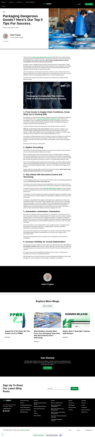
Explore (53, 400)
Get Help (71, 409)
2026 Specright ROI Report (40, 406)
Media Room (84, 412)
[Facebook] (3, 411)
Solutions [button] (11, 2)
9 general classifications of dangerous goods (48, 118)
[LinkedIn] (8, 411)
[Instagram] (5, 411)
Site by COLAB (25, 430)
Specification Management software (51, 188)
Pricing (3, 6)
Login (79, 4)
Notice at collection (39, 435)
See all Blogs (47, 306)
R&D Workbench (24, 412)
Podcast (36, 413)
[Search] (76, 4)
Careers (83, 405)
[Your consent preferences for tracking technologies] (2, 434)
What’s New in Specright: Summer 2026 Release (76, 332)
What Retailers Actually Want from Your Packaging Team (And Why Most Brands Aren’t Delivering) (47, 334)
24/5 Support (72, 405)
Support (70, 400)
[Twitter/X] (7, 411)
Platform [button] (3, 2)
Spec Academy (37, 415)
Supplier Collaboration (25, 409)
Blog (35, 411)
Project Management (25, 407)
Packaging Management (26, 405)
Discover (36, 400)
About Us (83, 402)
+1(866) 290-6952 (7, 408)
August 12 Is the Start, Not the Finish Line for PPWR (17, 332)
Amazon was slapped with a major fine (42, 57)
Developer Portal (89, 430)
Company (83, 400)
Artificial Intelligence (30, 2)
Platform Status (72, 407)
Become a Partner (85, 409)
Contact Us (71, 402)
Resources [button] (19, 2)
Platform (22, 402)
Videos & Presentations (39, 408)
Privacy (78, 430)
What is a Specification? (57, 402)
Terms (70, 430)
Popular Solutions (24, 400)
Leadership (84, 407)
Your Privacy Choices (52, 435)
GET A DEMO (89, 4)
